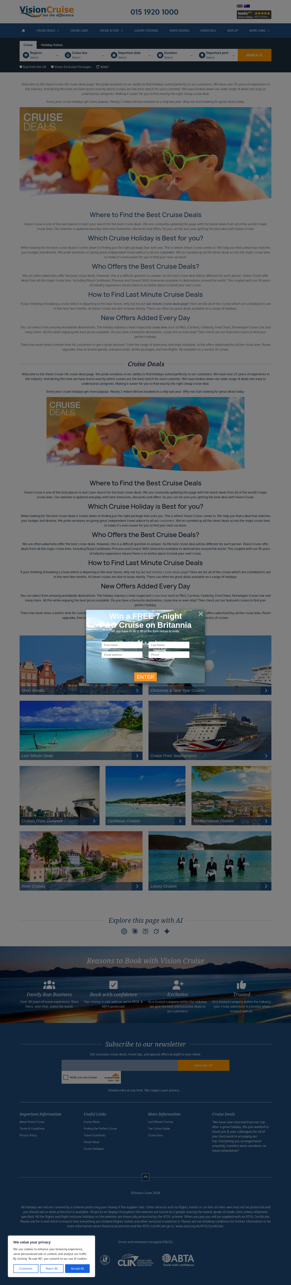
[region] (51, 1256)
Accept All (77, 1268)
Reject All (52, 1268)
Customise (25, 1268)
